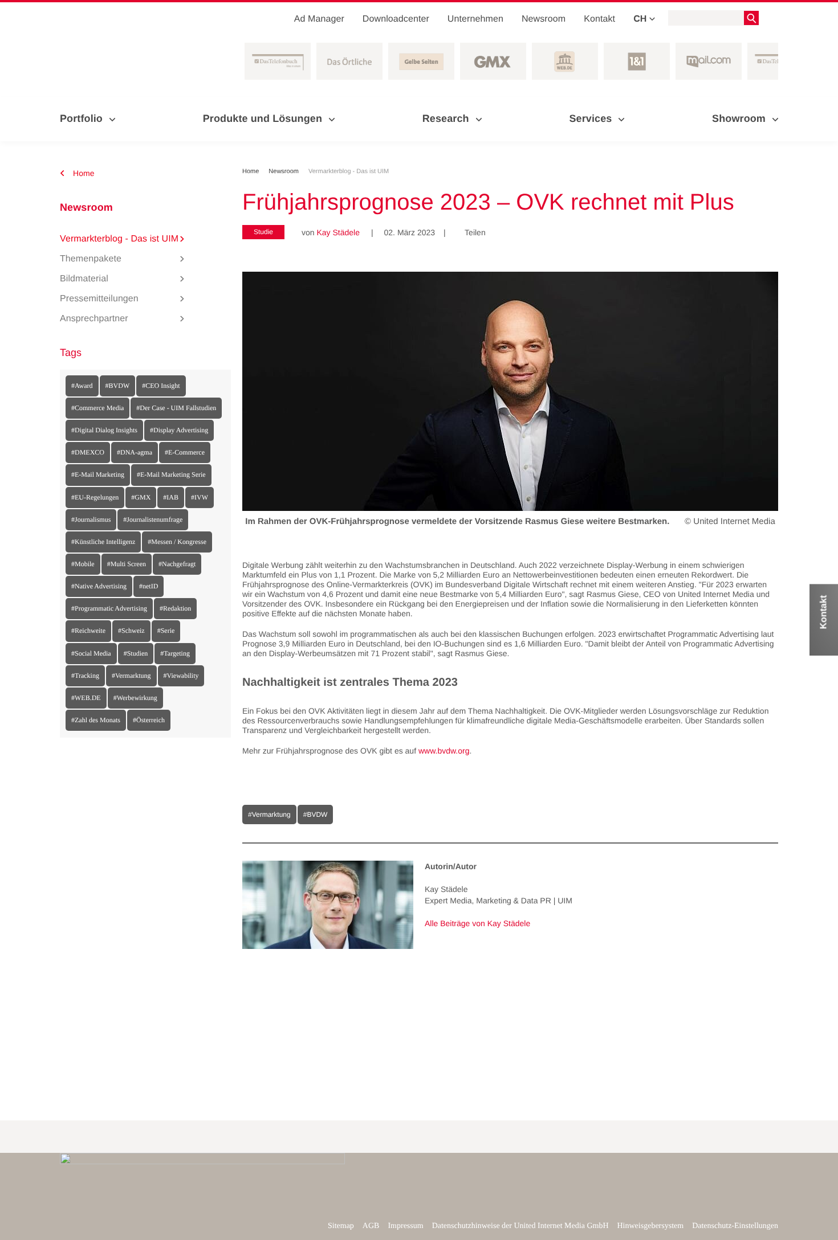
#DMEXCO (87, 452)
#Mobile (83, 564)
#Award (82, 386)
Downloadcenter (396, 19)
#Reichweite (88, 631)
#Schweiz (131, 631)
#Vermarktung (131, 676)
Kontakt (599, 19)
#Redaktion (175, 608)
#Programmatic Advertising (109, 608)
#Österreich (149, 720)
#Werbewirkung (135, 698)
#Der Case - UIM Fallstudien (176, 408)
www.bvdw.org (443, 750)
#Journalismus (91, 519)
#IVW (199, 497)
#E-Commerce (185, 452)
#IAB (170, 497)
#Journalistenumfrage (152, 519)
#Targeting (175, 653)
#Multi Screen (126, 564)
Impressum (405, 1226)
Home (83, 173)
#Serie (166, 631)
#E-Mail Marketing (97, 474)
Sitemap (341, 1226)
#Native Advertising (99, 586)
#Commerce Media (97, 408)
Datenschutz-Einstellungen (735, 1226)
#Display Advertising (179, 430)
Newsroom (544, 19)
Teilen (471, 232)
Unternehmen (475, 19)
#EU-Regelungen (95, 497)
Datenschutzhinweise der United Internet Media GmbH (520, 1226)
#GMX (140, 497)
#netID (148, 586)
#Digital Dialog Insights (104, 430)
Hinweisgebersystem (650, 1226)
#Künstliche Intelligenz (103, 542)
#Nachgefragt (177, 564)
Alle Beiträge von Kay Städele (477, 923)
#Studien (136, 653)
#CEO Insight (161, 386)
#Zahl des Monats (95, 720)
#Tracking (85, 676)
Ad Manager (319, 19)
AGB (371, 1226)
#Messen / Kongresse (177, 542)
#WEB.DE (86, 698)
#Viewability (181, 676)
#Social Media (91, 653)
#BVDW (117, 386)
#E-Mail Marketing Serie (171, 474)
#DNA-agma (134, 452)
